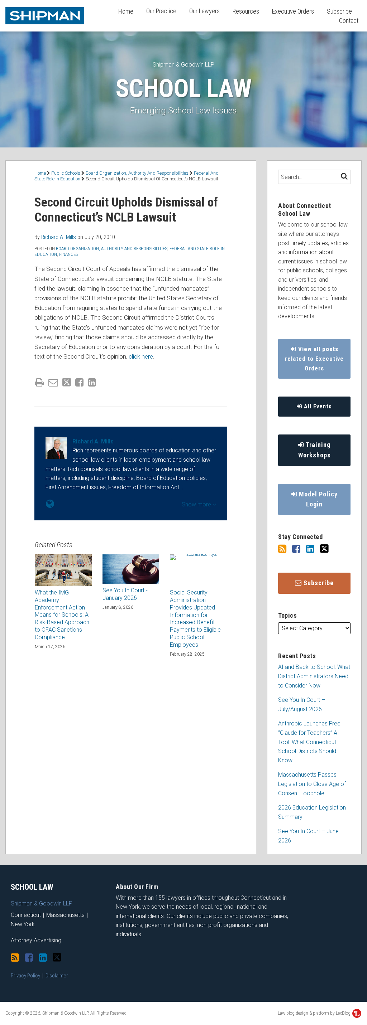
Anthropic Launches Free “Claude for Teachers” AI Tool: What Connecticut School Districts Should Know (309, 741)
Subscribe (339, 11)
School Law (183, 88)
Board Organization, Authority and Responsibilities (137, 173)
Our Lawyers (204, 11)
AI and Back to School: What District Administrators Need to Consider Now (314, 676)
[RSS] (282, 549)
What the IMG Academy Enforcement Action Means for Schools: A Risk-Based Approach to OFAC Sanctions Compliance (62, 615)
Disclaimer (57, 975)
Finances (68, 254)
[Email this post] (53, 382)
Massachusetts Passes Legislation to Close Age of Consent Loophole (312, 783)
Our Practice (161, 11)
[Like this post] (79, 382)
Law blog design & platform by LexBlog (315, 1013)
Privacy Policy (25, 975)
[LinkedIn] (310, 549)
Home (125, 11)
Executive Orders (293, 11)
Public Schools (65, 173)
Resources (246, 11)
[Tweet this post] (66, 382)
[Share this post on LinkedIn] (92, 382)
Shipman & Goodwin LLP (183, 64)
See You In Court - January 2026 (125, 594)
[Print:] (39, 382)
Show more (197, 504)
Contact (348, 20)
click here (141, 356)
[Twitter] (324, 549)
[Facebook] (296, 549)
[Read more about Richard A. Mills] (50, 504)
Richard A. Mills (58, 237)
